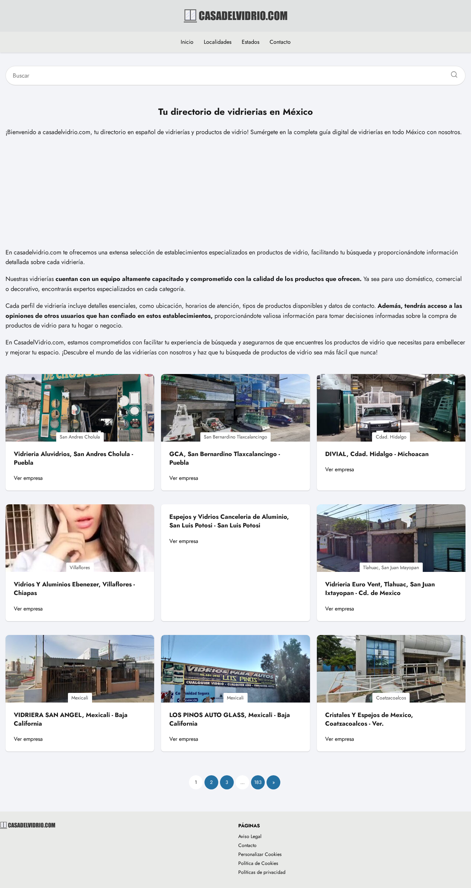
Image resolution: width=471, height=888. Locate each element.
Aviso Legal (249, 836)
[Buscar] (452, 73)
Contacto (280, 42)
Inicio (187, 42)
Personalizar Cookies (260, 854)
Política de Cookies (258, 863)
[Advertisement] (235, 192)
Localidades (217, 42)
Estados (250, 42)
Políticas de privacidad (261, 872)
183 (258, 782)
